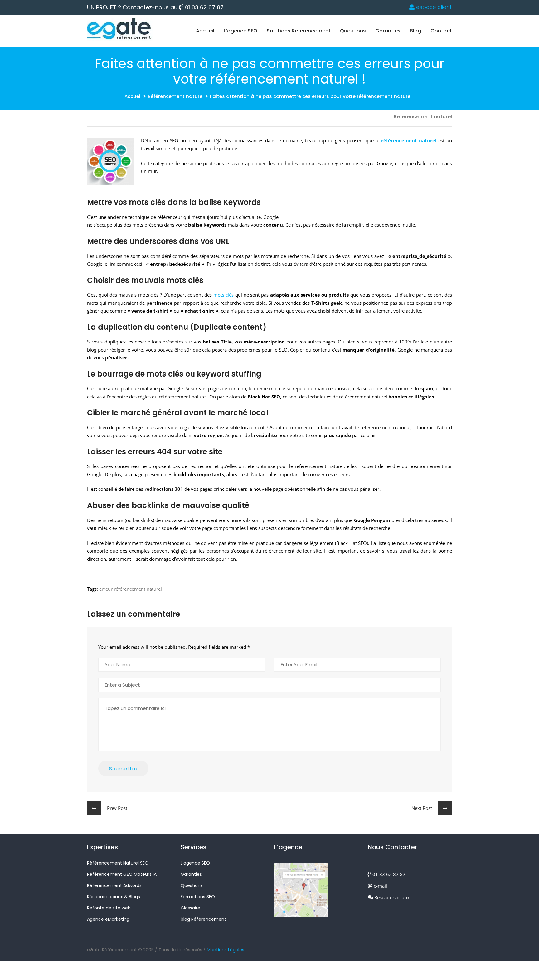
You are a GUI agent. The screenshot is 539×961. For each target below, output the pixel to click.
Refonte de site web (109, 908)
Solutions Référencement (299, 30)
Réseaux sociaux (391, 897)
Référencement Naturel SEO (117, 863)
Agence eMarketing (108, 919)
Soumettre (123, 768)
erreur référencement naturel (130, 589)
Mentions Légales (225, 950)
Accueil (205, 30)
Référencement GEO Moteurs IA (122, 874)
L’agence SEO (240, 30)
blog (415, 30)
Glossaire (190, 908)
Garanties (388, 30)
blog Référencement (203, 919)
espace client (433, 7)
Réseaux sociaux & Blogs (113, 897)
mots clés (223, 295)
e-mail (379, 886)
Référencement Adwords (114, 885)
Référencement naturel (176, 96)
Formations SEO (198, 897)
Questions (353, 30)
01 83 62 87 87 (203, 7)
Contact (441, 30)
